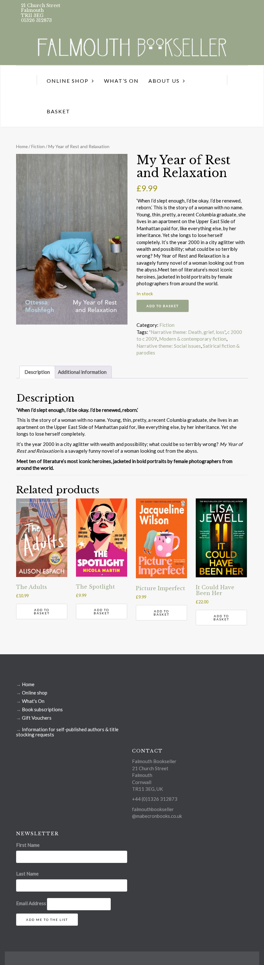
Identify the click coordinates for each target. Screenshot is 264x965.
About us (164, 81)
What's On (33, 701)
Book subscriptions (42, 709)
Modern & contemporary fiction (192, 339)
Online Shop (68, 81)
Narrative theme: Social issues (169, 346)
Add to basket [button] (42, 611)
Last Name (27, 873)
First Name (28, 845)
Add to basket (162, 306)
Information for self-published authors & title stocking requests (67, 731)
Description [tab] (37, 372)
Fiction (38, 146)
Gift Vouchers (37, 718)
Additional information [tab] (82, 372)
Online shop (34, 692)
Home (22, 146)
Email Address (31, 903)
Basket (58, 111)
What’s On (121, 81)
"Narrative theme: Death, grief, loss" (187, 332)
